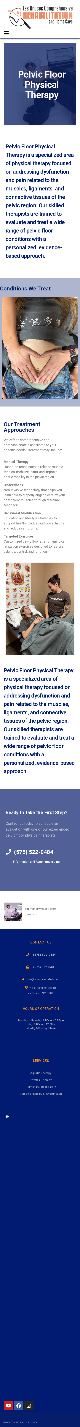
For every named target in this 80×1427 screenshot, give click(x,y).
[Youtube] (8, 1405)
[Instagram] (28, 1405)
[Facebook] (18, 1405)
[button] (6, 348)
